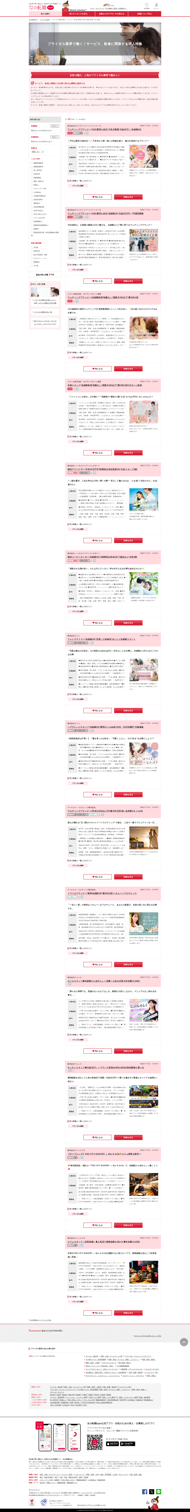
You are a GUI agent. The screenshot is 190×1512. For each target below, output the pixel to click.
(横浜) (51, 1477)
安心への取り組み (45, 1492)
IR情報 (86, 1495)
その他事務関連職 (123, 1366)
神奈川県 (71, 1395)
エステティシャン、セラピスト (133, 1376)
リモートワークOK (40, 188)
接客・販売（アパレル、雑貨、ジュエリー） (123, 1359)
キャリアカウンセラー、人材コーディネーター (102, 1369)
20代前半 (66, 1405)
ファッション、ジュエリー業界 (76, 1397)
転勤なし (37, 185)
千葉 (60, 1477)
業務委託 (37, 262)
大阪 (65, 1477)
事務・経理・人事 (92, 1474)
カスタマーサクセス (152, 1369)
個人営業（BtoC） (125, 1363)
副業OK (36, 229)
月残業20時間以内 (40, 196)
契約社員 (37, 251)
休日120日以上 (39, 211)
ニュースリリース (87, 1492)
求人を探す (45, 14)
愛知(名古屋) (73, 1477)
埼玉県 (96, 1395)
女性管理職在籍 (39, 207)
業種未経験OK (38, 167)
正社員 (36, 247)
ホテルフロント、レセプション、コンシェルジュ (103, 1376)
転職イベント (51, 1483)
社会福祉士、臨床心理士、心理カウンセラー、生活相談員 (106, 1372)
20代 (52, 1405)
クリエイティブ (79, 1474)
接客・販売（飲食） (149, 1359)
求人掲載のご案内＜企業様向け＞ (116, 8)
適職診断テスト (72, 1483)
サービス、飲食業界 (57, 1397)
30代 (72, 1405)
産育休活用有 (38, 199)
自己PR (42, 1483)
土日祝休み (37, 192)
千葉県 (84, 1395)
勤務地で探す (33, 1477)
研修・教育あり (39, 181)
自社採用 (92, 1495)
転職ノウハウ (33, 1483)
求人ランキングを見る (78, 14)
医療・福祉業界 (144, 1397)
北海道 (86, 1477)
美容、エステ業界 (108, 1397)
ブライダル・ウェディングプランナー (138, 1356)
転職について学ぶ (145, 14)
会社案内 (80, 1495)
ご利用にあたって (34, 1492)
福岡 (80, 1477)
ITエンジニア (123, 1474)
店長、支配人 (151, 1376)
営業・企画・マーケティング (50, 1474)
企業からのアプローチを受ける (111, 14)
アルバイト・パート (40, 258)
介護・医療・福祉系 (136, 1372)
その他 (36, 266)
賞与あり (78, 1402)
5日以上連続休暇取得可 (104, 1402)
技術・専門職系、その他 (108, 1474)
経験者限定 (37, 178)
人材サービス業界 (95, 1397)
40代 (85, 1405)
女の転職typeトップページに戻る (40, 1320)
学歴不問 (37, 174)
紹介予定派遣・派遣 (40, 255)
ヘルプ (92, 8)
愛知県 (64, 1395)
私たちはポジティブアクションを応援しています (91, 1505)
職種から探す (33, 1474)
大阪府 (58, 1395)
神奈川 (46, 1477)
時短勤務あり (38, 221)
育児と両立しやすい (40, 214)
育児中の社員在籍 (88, 1402)
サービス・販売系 (92, 1356)
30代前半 (78, 1405)
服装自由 (37, 203)
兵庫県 (90, 1395)
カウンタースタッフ (109, 1363)
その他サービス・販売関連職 (96, 1359)
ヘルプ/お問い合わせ (99, 1492)
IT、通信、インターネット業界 (127, 1397)
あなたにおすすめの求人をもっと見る (148, 1336)
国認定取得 (101, 1480)
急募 (71, 1402)
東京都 (52, 1395)
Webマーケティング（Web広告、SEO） (100, 1366)
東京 (41, 1477)
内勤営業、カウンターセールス (132, 1369)
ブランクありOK (39, 218)
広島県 (102, 1395)
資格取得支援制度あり (41, 225)
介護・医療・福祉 (135, 1474)
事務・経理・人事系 (93, 1363)
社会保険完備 (54, 1402)
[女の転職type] (33, 1495)
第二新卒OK (38, 170)
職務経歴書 (61, 1483)
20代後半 (58, 1405)
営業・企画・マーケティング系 (111, 1356)
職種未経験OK (38, 163)
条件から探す (33, 1480)
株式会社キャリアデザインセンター (49, 1495)
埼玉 (56, 1477)
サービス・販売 (66, 1474)
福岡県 (78, 1395)
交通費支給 (65, 1402)
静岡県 (108, 1395)
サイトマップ (100, 8)
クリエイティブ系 (151, 1372)
